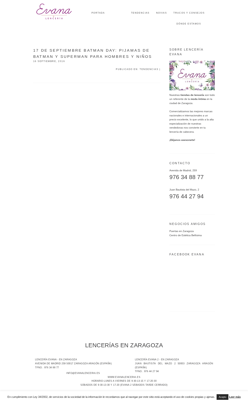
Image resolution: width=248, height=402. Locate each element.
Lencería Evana (54, 12)
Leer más (235, 396)
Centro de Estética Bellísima (185, 235)
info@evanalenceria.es (83, 373)
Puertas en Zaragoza (181, 231)
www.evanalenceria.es (124, 377)
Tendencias (149, 69)
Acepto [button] (222, 397)
